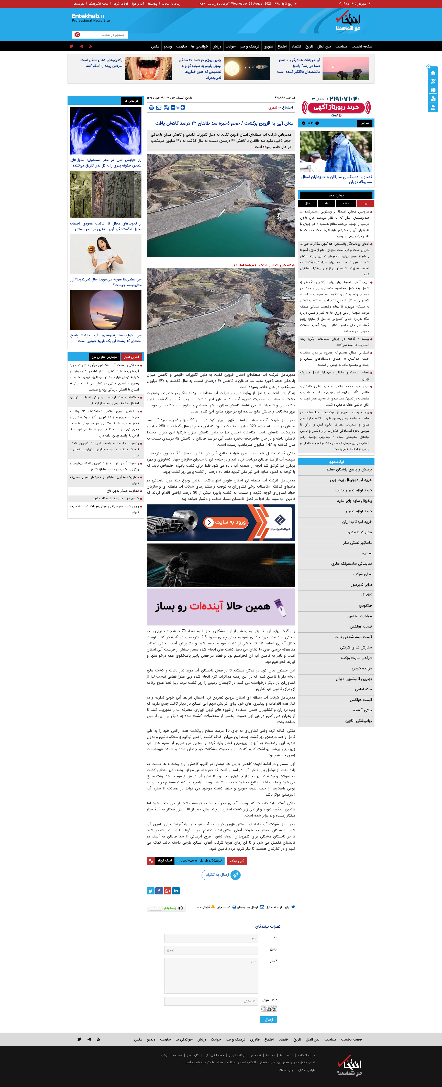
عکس (155, 46)
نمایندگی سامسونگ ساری (351, 564)
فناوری (268, 46)
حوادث (231, 46)
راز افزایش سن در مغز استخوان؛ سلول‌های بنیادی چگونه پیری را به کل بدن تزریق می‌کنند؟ (105, 162)
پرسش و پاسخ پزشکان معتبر (349, 469)
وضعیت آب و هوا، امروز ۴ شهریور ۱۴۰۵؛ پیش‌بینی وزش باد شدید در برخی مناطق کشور (104, 466)
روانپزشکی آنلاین (358, 721)
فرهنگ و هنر (249, 46)
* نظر (273, 961)
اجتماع (282, 46)
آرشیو (164, 1055)
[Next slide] (303, 123)
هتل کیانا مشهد (359, 532)
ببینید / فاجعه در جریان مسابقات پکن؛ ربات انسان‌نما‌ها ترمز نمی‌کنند (334, 342)
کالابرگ (366, 595)
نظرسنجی (78, 3)
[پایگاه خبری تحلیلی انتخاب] (352, 23)
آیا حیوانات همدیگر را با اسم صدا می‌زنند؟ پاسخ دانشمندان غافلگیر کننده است (298, 66)
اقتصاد (296, 46)
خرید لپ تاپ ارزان (357, 522)
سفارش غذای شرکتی (356, 647)
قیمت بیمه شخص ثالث (353, 637)
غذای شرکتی (362, 574)
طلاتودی (365, 605)
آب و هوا (138, 3)
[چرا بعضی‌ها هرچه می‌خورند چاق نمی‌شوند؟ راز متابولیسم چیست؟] (105, 254)
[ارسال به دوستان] (158, 107)
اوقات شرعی (120, 3)
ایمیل (273, 949)
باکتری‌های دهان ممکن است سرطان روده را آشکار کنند (101, 63)
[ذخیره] (166, 108)
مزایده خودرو (362, 668)
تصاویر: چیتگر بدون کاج (123, 490)
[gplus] (167, 890)
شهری (273, 107)
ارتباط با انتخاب (171, 3)
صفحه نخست (361, 46)
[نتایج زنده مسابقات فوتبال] (433, 107)
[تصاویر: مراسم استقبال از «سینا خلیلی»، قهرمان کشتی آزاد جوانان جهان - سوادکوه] (336, 151)
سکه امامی (363, 689)
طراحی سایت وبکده (356, 658)
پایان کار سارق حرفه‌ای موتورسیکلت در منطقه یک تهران (104, 509)
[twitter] (71, 46)
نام (275, 937)
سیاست (341, 46)
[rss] (90, 46)
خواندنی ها (199, 46)
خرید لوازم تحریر (359, 511)
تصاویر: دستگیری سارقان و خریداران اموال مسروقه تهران (334, 375)
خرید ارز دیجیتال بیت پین (351, 480)
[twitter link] (79, 1039)
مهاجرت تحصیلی (359, 616)
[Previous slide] (317, 123)
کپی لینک (237, 861)
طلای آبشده (362, 710)
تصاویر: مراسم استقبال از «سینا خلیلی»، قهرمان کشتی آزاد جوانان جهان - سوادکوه (337, 179)
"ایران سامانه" (286, 1070)
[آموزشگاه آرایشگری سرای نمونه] (221, 606)
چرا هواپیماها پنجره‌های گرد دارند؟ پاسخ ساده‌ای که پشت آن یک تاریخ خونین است (105, 338)
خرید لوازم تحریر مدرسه (353, 490)
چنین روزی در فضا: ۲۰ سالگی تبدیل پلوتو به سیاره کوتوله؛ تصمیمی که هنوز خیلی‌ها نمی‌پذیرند (200, 68)
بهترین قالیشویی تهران (354, 679)
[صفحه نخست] (433, 72)
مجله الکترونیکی (214, 1055)
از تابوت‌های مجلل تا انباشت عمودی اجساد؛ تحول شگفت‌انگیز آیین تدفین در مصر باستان (105, 226)
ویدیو (168, 46)
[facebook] (159, 890)
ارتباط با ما (286, 1055)
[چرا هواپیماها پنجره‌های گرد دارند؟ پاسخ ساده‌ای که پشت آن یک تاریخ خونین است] (105, 310)
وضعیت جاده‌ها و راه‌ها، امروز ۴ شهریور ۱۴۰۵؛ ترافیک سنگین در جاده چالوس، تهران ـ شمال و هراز (104, 449)
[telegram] (81, 46)
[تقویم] (433, 98)
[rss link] (98, 1039)
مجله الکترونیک (98, 3)
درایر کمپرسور (361, 585)
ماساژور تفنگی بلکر (357, 543)
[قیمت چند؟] (433, 81)
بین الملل (324, 46)
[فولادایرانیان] (221, 522)
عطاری (367, 553)
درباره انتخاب (306, 1055)
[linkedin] (176, 890)
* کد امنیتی (269, 1000)
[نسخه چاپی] (151, 107)
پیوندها (152, 3)
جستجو (177, 1055)
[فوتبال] (433, 89)
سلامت (181, 46)
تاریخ (309, 46)
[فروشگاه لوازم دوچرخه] (221, 565)
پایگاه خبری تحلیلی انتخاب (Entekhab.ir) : (263, 265)
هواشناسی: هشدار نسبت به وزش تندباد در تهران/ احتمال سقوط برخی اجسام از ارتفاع (104, 400)
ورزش (217, 46)
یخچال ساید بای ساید (354, 501)
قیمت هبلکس (361, 626)
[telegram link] (89, 1039)
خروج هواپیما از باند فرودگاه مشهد (116, 498)
